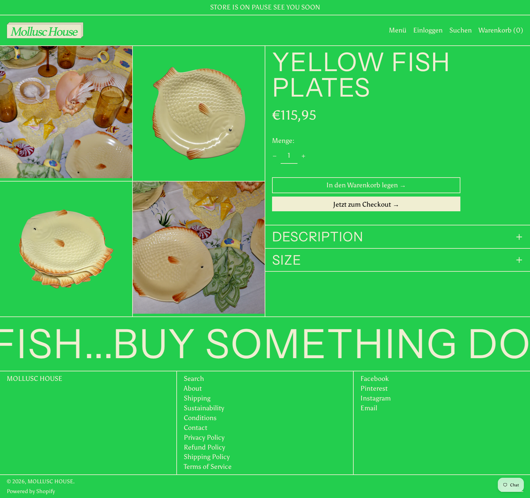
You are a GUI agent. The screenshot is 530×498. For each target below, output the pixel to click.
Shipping (197, 398)
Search (194, 378)
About (193, 388)
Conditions (200, 418)
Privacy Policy (204, 437)
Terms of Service (208, 466)
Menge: (283, 140)
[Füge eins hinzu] (303, 156)
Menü (397, 30)
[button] (460, 30)
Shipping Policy (207, 457)
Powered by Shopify (31, 491)
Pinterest (374, 389)
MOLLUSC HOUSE (34, 378)
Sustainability (204, 408)
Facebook (374, 379)
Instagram (375, 398)
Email (368, 408)
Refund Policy (204, 447)
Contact (195, 427)
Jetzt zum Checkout (362, 205)
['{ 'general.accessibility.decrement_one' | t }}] (275, 156)
